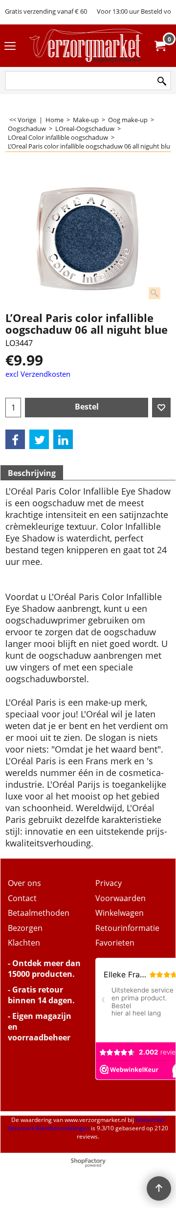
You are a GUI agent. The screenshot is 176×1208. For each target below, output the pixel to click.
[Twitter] (39, 439)
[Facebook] (15, 439)
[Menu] (10, 46)
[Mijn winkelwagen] (159, 46)
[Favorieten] (161, 407)
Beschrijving (32, 473)
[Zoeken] (161, 81)
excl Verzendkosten (37, 374)
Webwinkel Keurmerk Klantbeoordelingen (86, 1124)
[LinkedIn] (63, 439)
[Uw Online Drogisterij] (86, 46)
